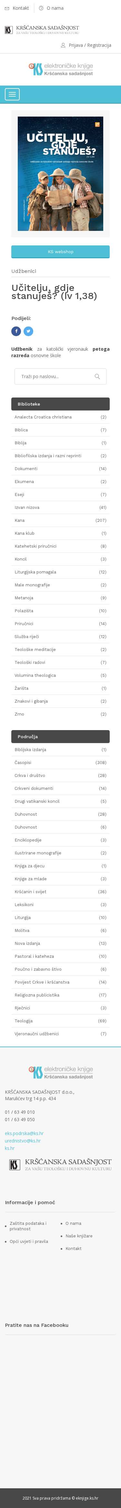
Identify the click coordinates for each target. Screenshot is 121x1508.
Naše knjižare (79, 1236)
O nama (73, 1223)
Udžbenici (23, 271)
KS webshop (61, 251)
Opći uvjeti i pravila (29, 1241)
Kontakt (74, 1248)
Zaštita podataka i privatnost (28, 1226)
